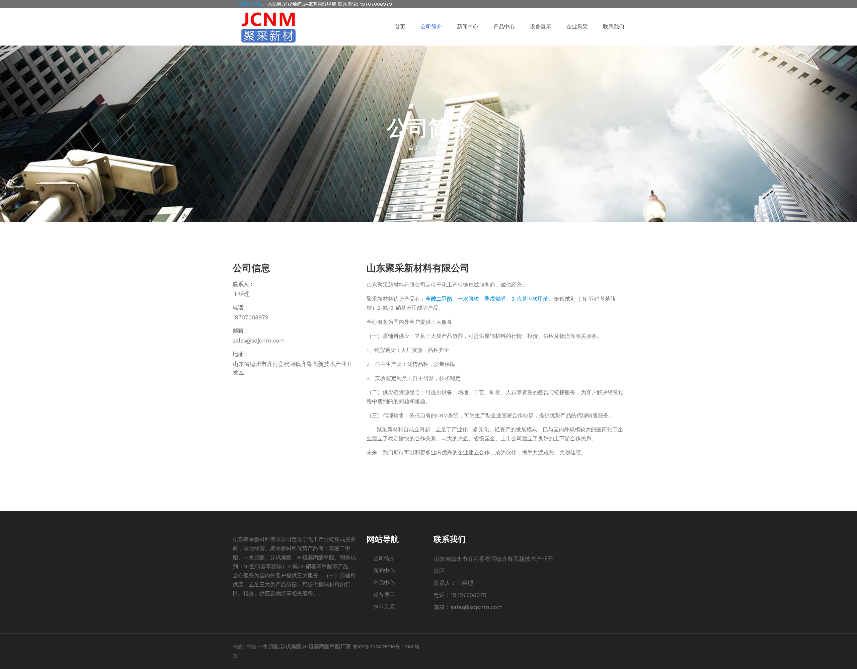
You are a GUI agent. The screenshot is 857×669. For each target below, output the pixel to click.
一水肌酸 (468, 299)
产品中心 (504, 26)
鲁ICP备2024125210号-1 (378, 646)
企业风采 (577, 26)
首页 (400, 26)
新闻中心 (467, 26)
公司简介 (431, 26)
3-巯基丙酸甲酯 (530, 299)
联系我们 (613, 26)
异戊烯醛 (495, 299)
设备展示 (540, 26)
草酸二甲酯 (249, 4)
